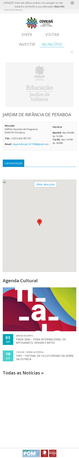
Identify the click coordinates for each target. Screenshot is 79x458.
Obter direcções (45, 184)
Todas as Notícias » (23, 373)
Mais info (59, 6)
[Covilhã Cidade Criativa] (44, 453)
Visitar (52, 34)
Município (52, 44)
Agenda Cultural (20, 280)
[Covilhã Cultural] (52, 453)
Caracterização (13, 163)
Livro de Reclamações (13, 10)
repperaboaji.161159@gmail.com (30, 144)
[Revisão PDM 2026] (31, 453)
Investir (27, 44)
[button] (71, 52)
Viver (27, 34)
